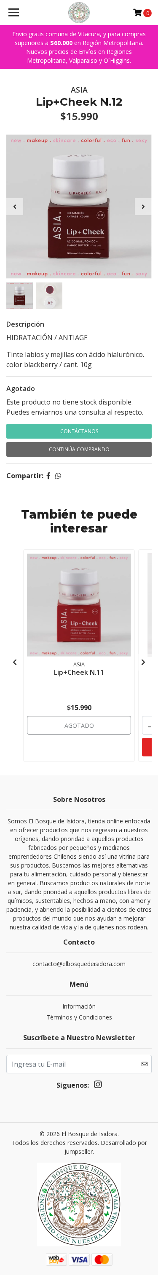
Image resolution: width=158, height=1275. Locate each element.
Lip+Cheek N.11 (79, 672)
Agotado (20, 388)
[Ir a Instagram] (98, 1086)
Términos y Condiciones (79, 1017)
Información (79, 1006)
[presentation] (14, 206)
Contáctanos (79, 431)
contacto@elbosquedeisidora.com (79, 964)
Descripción (25, 324)
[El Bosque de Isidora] (79, 12)
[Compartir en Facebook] (48, 475)
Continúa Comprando (79, 449)
